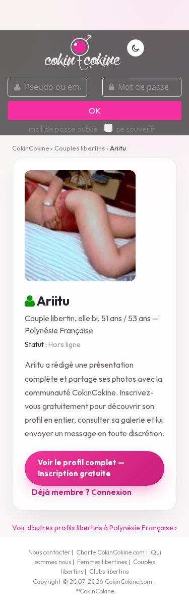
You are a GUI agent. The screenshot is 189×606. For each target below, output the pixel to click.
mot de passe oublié (63, 129)
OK (95, 111)
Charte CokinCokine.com (110, 552)
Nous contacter (49, 552)
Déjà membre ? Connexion (82, 492)
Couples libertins (79, 148)
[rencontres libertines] (82, 47)
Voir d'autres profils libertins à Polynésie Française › (94, 527)
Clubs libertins (109, 571)
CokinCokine (30, 148)
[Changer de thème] (135, 48)
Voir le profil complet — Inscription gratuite (81, 468)
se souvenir (135, 129)
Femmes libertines (102, 562)
